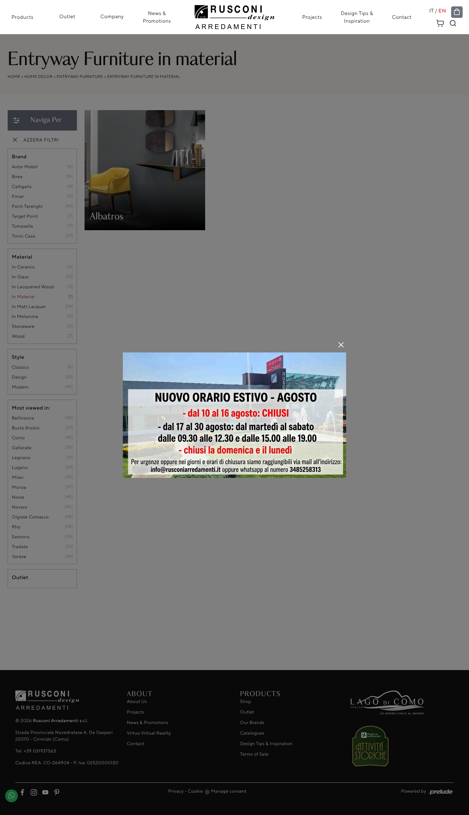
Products (22, 17)
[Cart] (440, 22)
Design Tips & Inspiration (357, 17)
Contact (402, 17)
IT (431, 11)
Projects (312, 17)
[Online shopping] (457, 12)
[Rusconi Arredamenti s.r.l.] (234, 15)
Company (112, 16)
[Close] (341, 344)
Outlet (67, 16)
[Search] (453, 23)
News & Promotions (157, 17)
